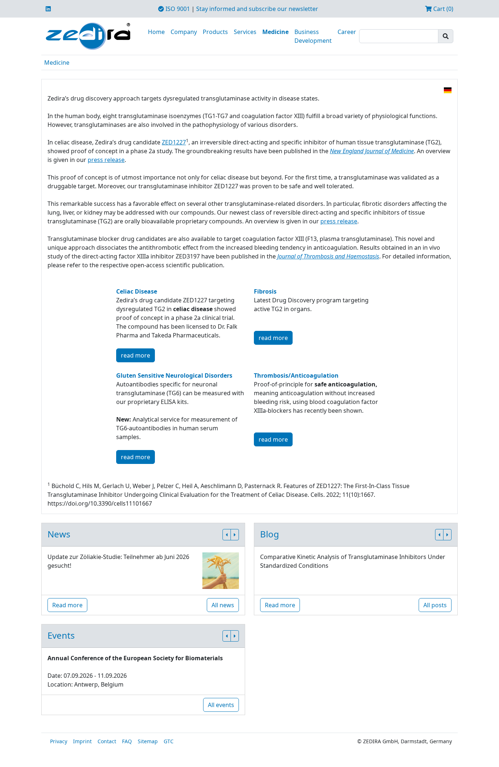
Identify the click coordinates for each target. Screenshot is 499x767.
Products (215, 32)
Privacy (58, 741)
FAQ (127, 741)
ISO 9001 (177, 9)
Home (156, 32)
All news (223, 605)
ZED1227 (174, 142)
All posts (435, 605)
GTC (169, 741)
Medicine (275, 32)
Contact (107, 741)
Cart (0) (442, 9)
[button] (226, 534)
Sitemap (148, 741)
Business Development (313, 36)
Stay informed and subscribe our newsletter (257, 9)
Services (245, 32)
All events (221, 705)
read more (135, 355)
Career (347, 32)
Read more (67, 605)
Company (184, 32)
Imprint (82, 741)
